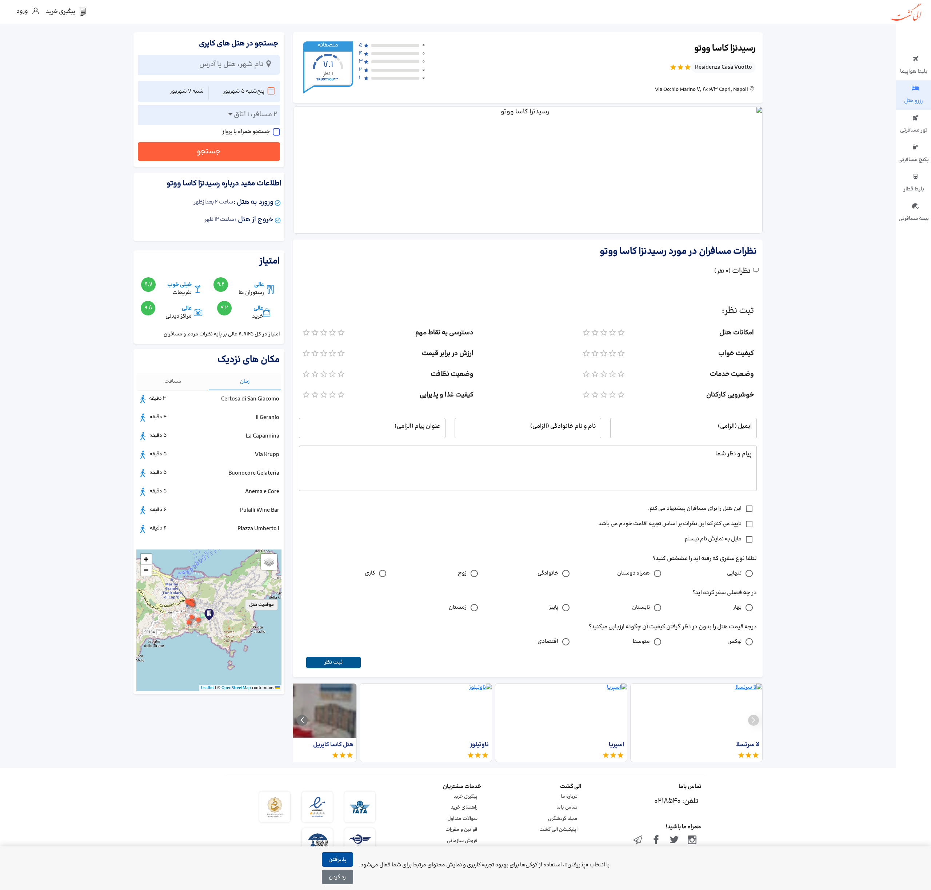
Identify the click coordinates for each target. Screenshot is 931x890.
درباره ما (569, 796)
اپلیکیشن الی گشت (558, 829)
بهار (737, 607)
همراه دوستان (633, 573)
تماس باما (567, 807)
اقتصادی (548, 641)
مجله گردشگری (563, 818)
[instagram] (692, 840)
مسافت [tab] (172, 381)
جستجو (209, 151)
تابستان (641, 607)
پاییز (553, 607)
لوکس (734, 641)
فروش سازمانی (462, 841)
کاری (370, 573)
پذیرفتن (337, 859)
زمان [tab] (245, 381)
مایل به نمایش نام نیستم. (712, 539)
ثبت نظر (333, 662)
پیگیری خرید (465, 796)
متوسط (641, 641)
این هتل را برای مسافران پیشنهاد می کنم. (695, 508)
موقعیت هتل (261, 604)
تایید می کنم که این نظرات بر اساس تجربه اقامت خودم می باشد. (669, 524)
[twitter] (674, 840)
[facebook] (656, 840)
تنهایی (734, 573)
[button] (209, 614)
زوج (462, 573)
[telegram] (638, 840)
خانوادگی (548, 573)
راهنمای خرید (464, 807)
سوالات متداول (462, 818)
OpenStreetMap (236, 688)
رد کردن (337, 877)
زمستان (458, 607)
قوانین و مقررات (461, 829)
